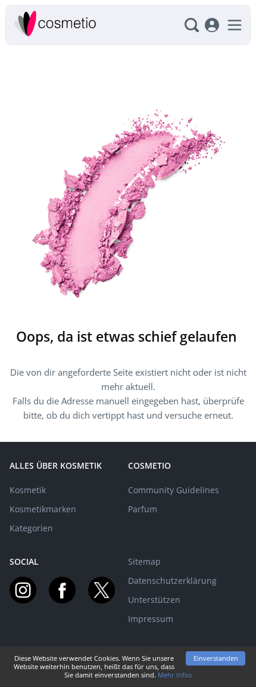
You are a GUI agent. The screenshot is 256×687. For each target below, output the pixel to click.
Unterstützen (154, 599)
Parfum (142, 509)
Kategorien (31, 528)
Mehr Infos (175, 674)
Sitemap (144, 561)
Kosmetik (28, 490)
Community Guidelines (173, 490)
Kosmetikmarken (43, 509)
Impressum (150, 618)
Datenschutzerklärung (172, 580)
